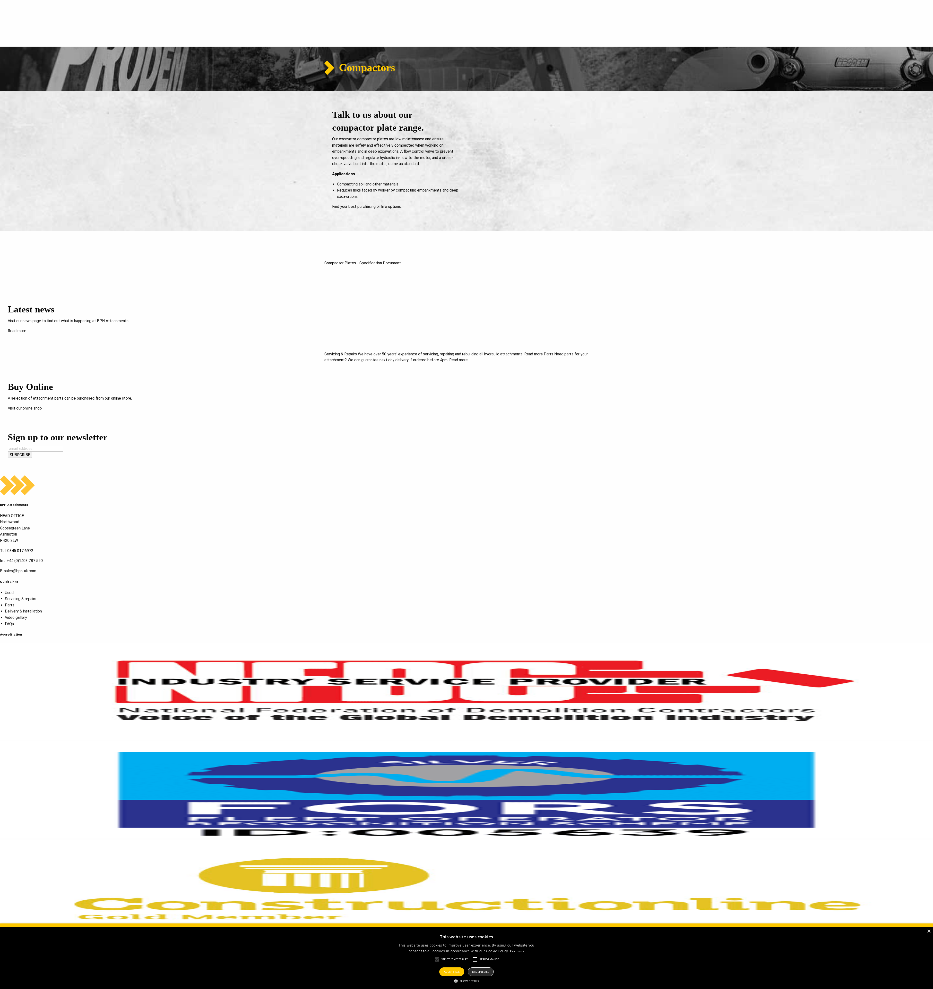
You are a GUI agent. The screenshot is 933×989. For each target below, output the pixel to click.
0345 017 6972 (20, 550)
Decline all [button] (480, 971)
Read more (17, 330)
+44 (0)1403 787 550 (25, 560)
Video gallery (16, 617)
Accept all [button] (452, 971)
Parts (9, 605)
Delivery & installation (23, 611)
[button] (437, 959)
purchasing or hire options (379, 206)
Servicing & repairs (20, 598)
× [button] (929, 931)
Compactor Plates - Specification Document (362, 263)
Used (9, 592)
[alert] (466, 956)
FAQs (9, 623)
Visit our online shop (25, 408)
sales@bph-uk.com (20, 571)
